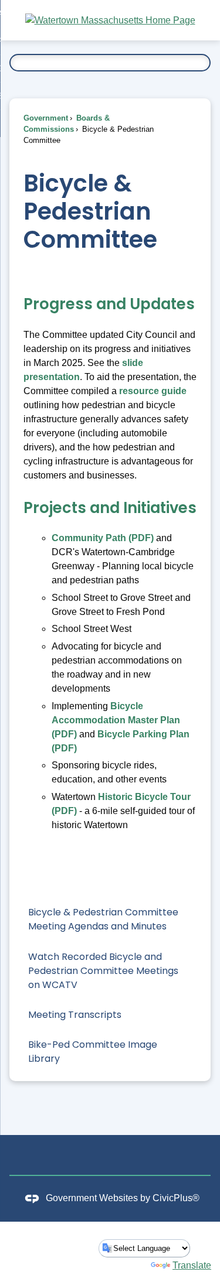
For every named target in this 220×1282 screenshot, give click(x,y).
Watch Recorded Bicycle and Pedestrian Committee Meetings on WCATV (103, 971)
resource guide (153, 391)
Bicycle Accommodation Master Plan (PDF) (116, 720)
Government (45, 118)
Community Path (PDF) (103, 538)
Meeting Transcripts (74, 1014)
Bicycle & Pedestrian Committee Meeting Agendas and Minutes (103, 919)
